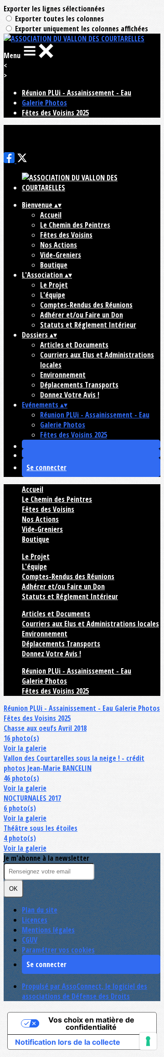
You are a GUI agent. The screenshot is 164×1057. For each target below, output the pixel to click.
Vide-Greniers (60, 255)
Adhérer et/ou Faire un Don (81, 315)
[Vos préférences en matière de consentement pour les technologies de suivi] (148, 1041)
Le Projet (54, 285)
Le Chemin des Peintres (75, 225)
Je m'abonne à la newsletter (46, 858)
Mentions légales (48, 930)
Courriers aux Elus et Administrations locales (90, 624)
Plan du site (39, 910)
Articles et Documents (74, 345)
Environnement (63, 375)
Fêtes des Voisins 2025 (55, 113)
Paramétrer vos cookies (58, 950)
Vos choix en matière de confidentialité (91, 1023)
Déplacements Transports (79, 385)
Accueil (51, 215)
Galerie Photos (44, 103)
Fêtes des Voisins (66, 235)
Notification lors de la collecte (67, 1042)
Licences (34, 920)
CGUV (29, 940)
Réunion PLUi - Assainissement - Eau (76, 93)
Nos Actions (58, 245)
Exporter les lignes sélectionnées (54, 9)
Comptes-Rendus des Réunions (86, 305)
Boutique (53, 265)
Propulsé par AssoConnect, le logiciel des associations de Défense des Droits (84, 991)
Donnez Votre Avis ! (69, 395)
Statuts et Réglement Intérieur (88, 325)
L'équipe (52, 295)
